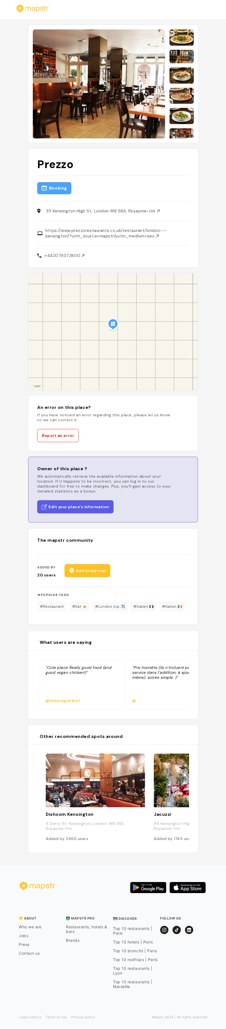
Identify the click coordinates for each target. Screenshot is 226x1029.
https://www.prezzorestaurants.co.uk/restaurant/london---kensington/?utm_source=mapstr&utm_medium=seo (106, 233)
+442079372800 (63, 255)
